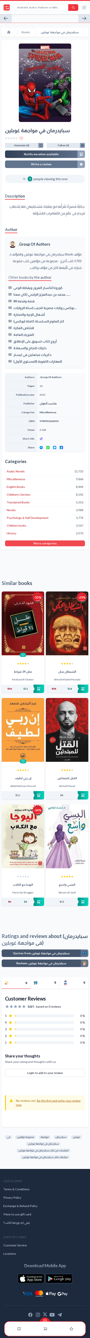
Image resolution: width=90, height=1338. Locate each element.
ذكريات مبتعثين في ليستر (32, 355)
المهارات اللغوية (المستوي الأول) (37, 361)
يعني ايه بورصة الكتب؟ (16, 1222)
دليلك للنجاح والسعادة (29, 348)
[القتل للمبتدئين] (67, 730)
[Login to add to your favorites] (21, 138)
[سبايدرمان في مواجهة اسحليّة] (6, 18)
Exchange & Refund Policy (20, 1206)
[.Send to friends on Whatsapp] (48, 447)
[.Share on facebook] (61, 447)
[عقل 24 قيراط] (23, 623)
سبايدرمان (60, 1137)
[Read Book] (23, 655)
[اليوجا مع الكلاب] (23, 836)
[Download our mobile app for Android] (59, 1279)
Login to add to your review (45, 1073)
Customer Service (15, 1245)
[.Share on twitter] (54, 447)
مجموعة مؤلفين (25, 1137)
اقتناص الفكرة (23, 328)
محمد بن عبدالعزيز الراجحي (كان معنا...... (41, 294)
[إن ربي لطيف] (23, 730)
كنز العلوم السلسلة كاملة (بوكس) (38, 321)
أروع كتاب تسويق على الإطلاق (35, 341)
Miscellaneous (48, 412)
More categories (45, 543)
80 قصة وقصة (24, 301)
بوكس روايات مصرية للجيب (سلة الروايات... (45, 308)
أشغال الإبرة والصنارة (29, 314)
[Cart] (45, 1328)
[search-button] (73, 7)
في (8, 1137)
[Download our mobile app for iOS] (31, 1279)
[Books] (19, 1328)
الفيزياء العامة (23, 334)
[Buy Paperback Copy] (23, 689)
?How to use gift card (17, 1214)
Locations (9, 1253)
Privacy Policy (12, 1197)
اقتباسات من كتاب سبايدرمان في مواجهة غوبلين (43, 1150)
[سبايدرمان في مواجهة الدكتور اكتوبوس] (84, 18)
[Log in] (71, 1328)
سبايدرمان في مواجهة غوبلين (43, 1143)
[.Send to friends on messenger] (41, 447)
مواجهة (45, 1137)
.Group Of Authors (34, 244)
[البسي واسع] (67, 836)
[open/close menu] (84, 7)
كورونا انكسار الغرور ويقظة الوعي (38, 288)
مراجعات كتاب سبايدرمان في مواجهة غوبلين (45, 1157)
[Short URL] (61, 438)
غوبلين (76, 1137)
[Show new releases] (45, 1319)
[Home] (9, 32)
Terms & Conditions (16, 1189)
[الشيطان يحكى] (67, 623)
